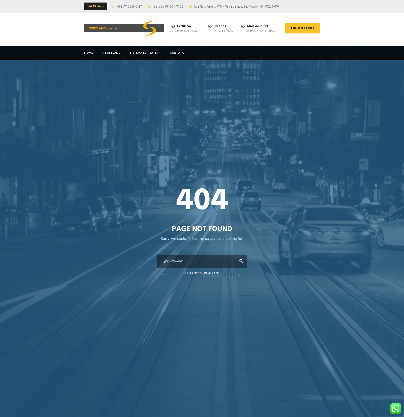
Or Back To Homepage (202, 273)
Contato (177, 52)
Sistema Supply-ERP (145, 52)
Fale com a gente (302, 28)
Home (88, 52)
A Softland (111, 52)
